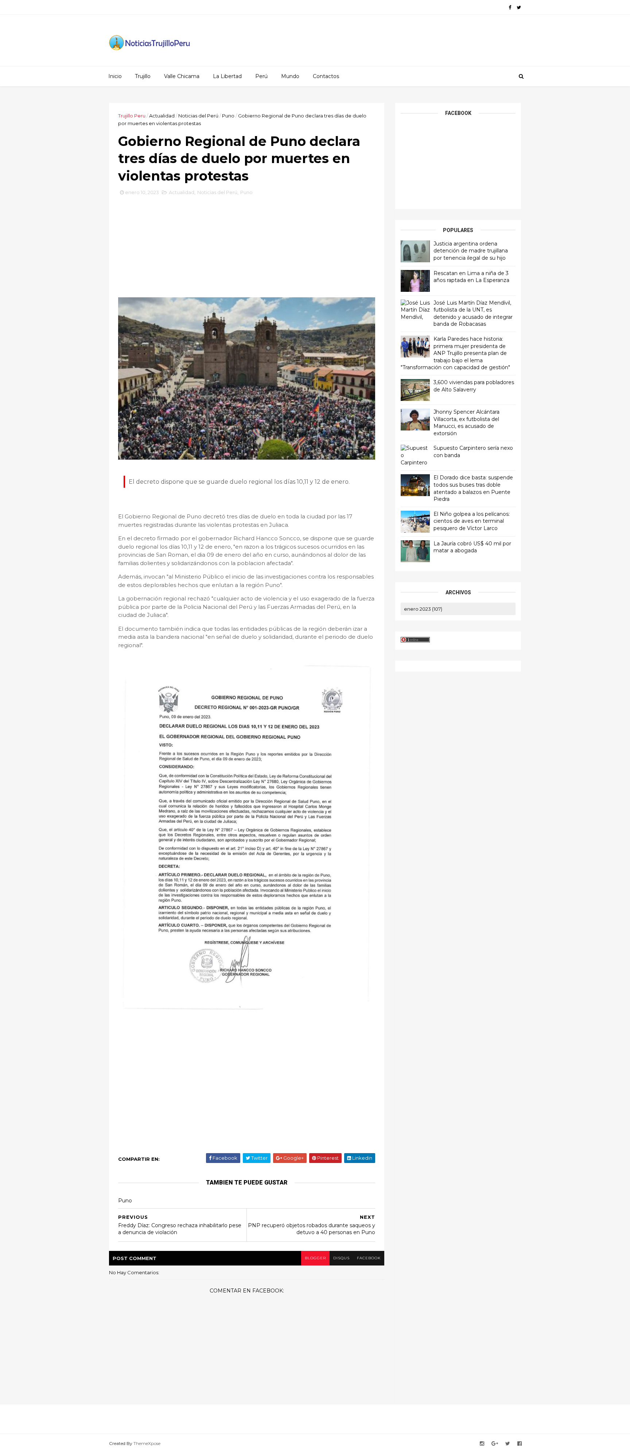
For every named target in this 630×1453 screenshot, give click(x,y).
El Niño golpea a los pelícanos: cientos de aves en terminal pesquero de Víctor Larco (471, 521)
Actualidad (162, 116)
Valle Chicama (181, 76)
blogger (315, 1258)
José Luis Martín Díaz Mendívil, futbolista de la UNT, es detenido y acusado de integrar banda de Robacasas (473, 314)
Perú (261, 76)
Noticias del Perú (198, 116)
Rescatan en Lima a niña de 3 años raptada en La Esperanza (471, 277)
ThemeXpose (146, 1443)
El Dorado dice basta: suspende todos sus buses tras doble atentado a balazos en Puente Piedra (473, 488)
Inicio (115, 76)
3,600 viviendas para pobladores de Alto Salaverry (473, 386)
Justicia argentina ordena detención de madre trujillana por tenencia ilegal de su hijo (470, 250)
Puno (228, 116)
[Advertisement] (247, 249)
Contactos (326, 76)
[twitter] (519, 7)
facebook (369, 1258)
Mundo (290, 76)
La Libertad (227, 76)
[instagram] (482, 1444)
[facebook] (510, 7)
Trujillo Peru (131, 116)
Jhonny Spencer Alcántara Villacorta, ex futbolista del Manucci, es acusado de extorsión (466, 423)
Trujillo (143, 76)
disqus (341, 1258)
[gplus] (494, 1444)
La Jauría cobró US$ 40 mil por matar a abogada (472, 547)
